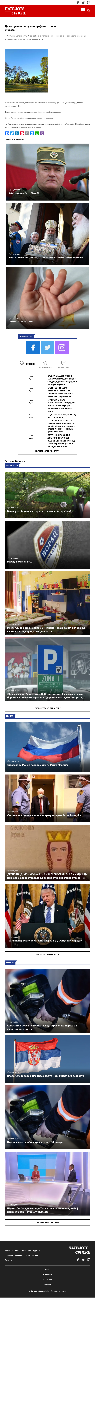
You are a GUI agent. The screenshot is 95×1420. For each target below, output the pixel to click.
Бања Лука (26, 1250)
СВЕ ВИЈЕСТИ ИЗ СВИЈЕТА (47, 954)
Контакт (47, 1284)
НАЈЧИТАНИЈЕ (45, 367)
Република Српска (12, 1250)
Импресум (47, 1274)
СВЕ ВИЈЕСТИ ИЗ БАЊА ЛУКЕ (47, 708)
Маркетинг (47, 1279)
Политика (9, 1255)
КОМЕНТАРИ (63, 367)
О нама (47, 1270)
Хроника (18, 1255)
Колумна (8, 1260)
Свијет (27, 1255)
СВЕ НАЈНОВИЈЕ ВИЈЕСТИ (47, 451)
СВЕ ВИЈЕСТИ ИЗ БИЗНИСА (47, 1222)
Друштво (36, 1250)
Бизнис (35, 1255)
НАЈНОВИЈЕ (30, 364)
